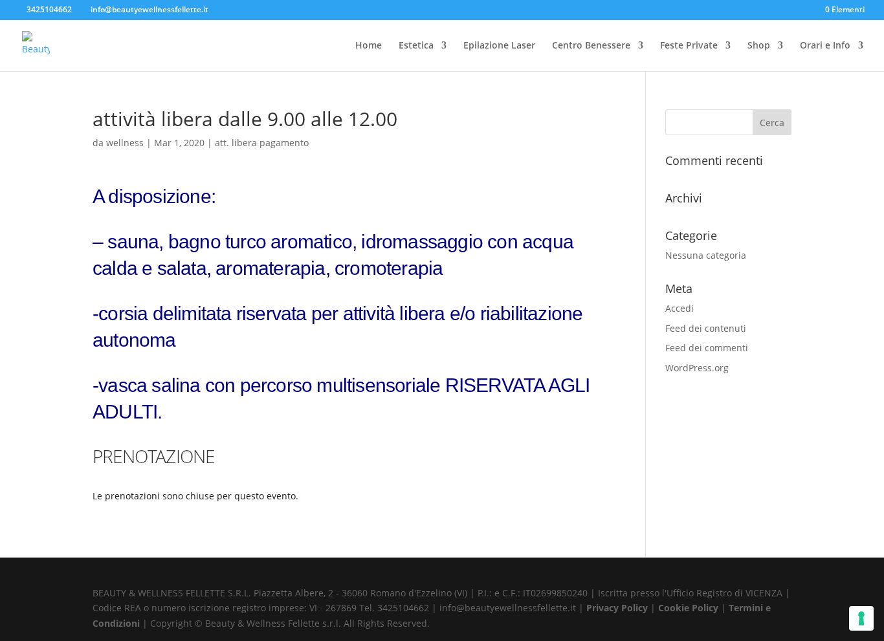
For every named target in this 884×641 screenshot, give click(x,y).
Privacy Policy (618, 608)
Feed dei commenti (706, 348)
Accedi (679, 308)
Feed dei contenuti (705, 328)
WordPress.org (697, 368)
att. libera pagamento (262, 142)
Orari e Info (825, 46)
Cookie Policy (689, 608)
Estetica (416, 46)
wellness (125, 142)
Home (368, 46)
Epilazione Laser (499, 46)
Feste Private (689, 46)
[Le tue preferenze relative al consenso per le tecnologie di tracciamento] (861, 618)
